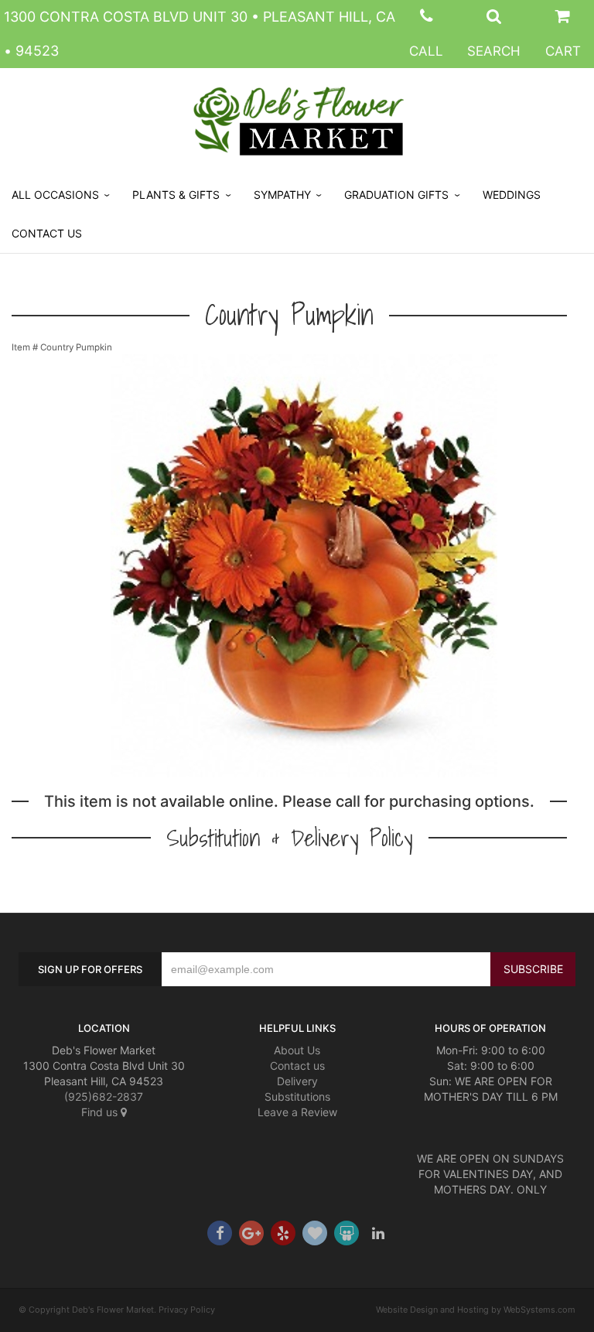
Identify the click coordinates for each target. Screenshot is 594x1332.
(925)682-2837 (103, 1096)
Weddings (512, 194)
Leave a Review (297, 1112)
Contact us (297, 1065)
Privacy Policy (187, 1309)
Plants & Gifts (176, 194)
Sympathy (282, 194)
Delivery (297, 1081)
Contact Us (47, 233)
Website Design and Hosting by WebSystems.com (475, 1309)
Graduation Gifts (396, 194)
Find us (101, 1112)
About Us (297, 1050)
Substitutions (297, 1096)
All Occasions (55, 194)
